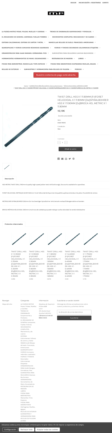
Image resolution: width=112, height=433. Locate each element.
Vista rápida (17, 236)
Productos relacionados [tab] (14, 224)
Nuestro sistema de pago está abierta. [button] (56, 75)
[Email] (62, 158)
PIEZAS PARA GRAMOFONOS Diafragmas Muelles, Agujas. (73, 64)
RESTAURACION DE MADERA (62, 58)
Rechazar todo (27, 429)
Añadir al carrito (19, 241)
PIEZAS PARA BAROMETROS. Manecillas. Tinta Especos (23, 64)
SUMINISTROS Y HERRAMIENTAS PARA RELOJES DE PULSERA (46, 69)
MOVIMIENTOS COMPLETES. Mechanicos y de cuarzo (73, 37)
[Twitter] (70, 158)
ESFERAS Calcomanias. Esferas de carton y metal (22, 42)
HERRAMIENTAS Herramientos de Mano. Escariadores (24, 58)
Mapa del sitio (7, 304)
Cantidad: (61, 139)
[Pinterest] (73, 158)
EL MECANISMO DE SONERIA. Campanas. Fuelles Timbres (24, 37)
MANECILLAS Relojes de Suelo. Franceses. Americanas (71, 42)
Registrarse (96, 3)
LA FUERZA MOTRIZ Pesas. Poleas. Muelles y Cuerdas (23, 32)
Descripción (9, 179)
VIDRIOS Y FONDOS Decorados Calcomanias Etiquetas (76, 48)
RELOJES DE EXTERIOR (10, 69)
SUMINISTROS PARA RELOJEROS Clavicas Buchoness (72, 53)
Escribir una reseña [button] (65, 116)
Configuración (10, 429)
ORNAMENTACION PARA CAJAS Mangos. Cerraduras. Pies (24, 53)
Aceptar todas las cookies (47, 429)
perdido (78, 69)
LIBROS (81, 58)
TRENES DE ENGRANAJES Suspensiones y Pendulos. (71, 32)
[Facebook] (59, 158)
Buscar (73, 3)
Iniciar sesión (84, 3)
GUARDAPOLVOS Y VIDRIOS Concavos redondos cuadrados (25, 48)
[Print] (66, 158)
